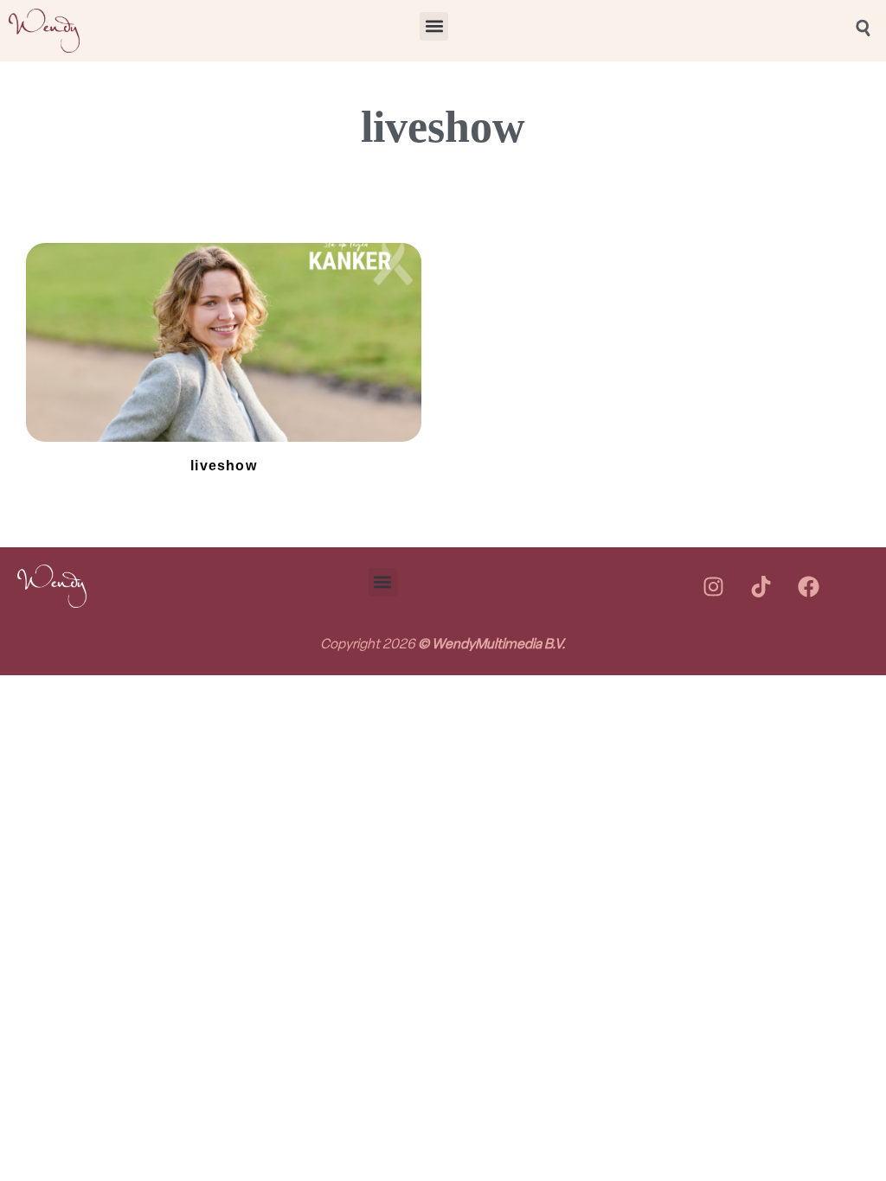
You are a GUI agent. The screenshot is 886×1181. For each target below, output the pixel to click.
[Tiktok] (760, 586)
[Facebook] (808, 586)
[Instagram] (713, 586)
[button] (434, 26)
